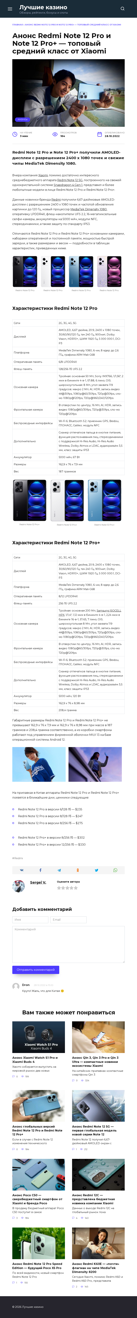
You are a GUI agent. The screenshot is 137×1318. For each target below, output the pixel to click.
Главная (17, 24)
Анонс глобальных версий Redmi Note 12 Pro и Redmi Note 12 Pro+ (37, 1130)
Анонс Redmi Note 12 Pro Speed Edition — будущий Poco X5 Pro (37, 1266)
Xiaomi (43, 175)
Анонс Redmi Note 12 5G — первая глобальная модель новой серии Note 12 (94, 1130)
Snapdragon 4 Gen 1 (68, 185)
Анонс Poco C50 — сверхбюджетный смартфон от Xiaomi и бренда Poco (37, 1199)
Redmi (56, 199)
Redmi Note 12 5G (70, 180)
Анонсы (22, 119)
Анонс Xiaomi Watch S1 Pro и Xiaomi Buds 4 (35, 1059)
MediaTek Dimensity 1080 (88, 209)
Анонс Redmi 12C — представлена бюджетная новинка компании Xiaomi (93, 1199)
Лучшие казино (43, 7)
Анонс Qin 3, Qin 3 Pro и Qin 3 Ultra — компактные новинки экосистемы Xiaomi (95, 1061)
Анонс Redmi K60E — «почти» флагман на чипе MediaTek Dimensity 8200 (95, 1268)
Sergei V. (38, 882)
